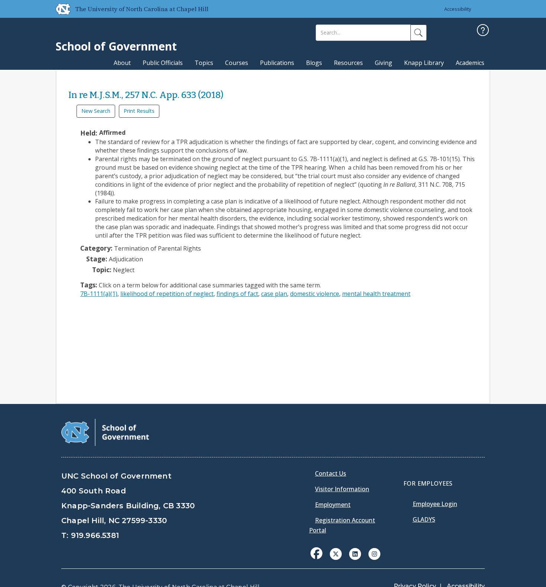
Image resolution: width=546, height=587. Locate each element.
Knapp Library (424, 63)
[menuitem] (318, 558)
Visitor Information (342, 489)
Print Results (139, 110)
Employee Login (435, 504)
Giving (383, 63)
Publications (277, 63)
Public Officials (163, 63)
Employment (333, 504)
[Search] (418, 33)
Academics (470, 63)
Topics (204, 63)
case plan (274, 294)
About (122, 63)
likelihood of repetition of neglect (167, 294)
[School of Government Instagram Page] (374, 553)
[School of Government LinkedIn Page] (355, 553)
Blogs (314, 63)
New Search (95, 110)
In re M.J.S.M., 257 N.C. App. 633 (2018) (146, 95)
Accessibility (457, 9)
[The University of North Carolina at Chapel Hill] (60, 9)
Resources (348, 63)
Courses (236, 63)
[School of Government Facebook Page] (316, 553)
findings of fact (237, 294)
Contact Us (330, 473)
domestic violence (314, 294)
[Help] (482, 31)
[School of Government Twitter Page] (335, 553)
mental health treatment (376, 294)
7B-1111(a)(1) (98, 294)
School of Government (116, 46)
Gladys (424, 519)
